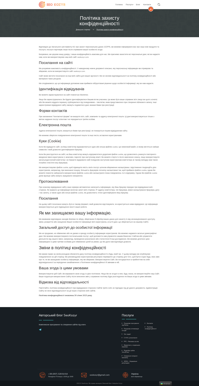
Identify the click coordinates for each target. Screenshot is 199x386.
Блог (138, 5)
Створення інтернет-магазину (130, 357)
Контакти (147, 5)
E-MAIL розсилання (130, 338)
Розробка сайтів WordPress (128, 351)
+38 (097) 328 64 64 (58, 373)
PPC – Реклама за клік (131, 341)
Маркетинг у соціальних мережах (131, 346)
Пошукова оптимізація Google (130, 329)
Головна (119, 5)
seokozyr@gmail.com (100, 375)
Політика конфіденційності (150, 328)
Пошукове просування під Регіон (130, 324)
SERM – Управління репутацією (129, 362)
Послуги (129, 5)
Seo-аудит (127, 334)
